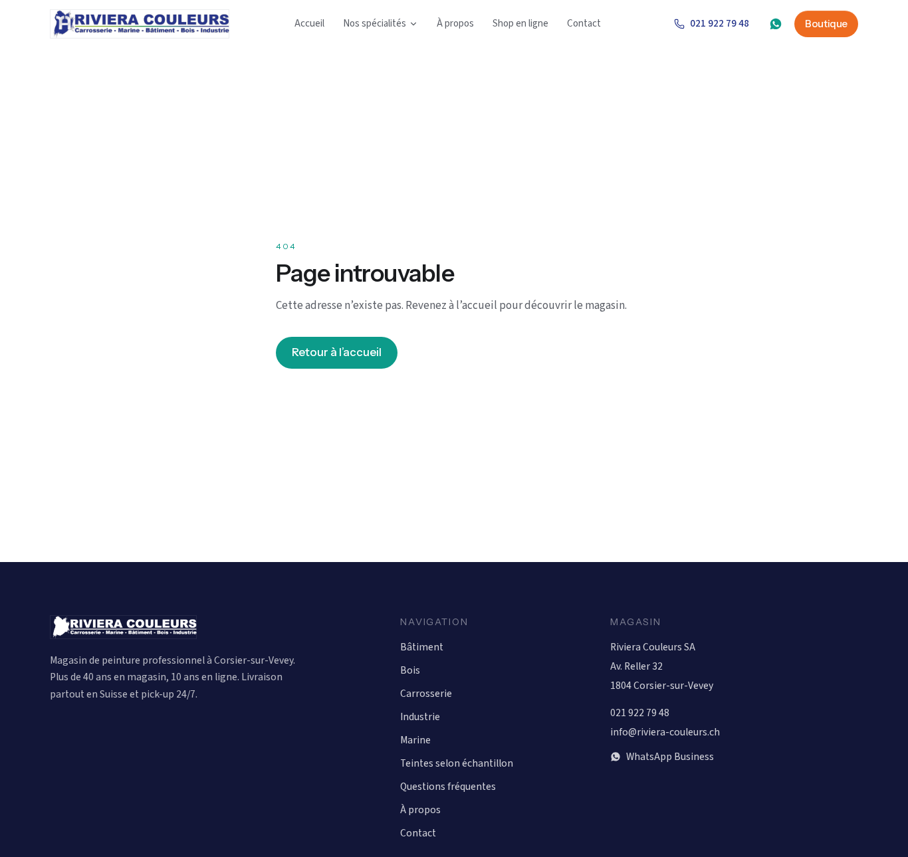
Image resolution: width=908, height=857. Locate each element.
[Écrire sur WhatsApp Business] (775, 24)
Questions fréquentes (448, 786)
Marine (415, 740)
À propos (455, 24)
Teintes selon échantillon (456, 763)
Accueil (309, 24)
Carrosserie (426, 693)
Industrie (420, 717)
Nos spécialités (374, 24)
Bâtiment (421, 647)
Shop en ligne (520, 24)
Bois (410, 670)
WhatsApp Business (670, 756)
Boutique (826, 23)
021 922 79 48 (719, 24)
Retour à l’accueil (337, 352)
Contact (584, 24)
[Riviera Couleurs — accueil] (139, 24)
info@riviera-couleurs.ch (665, 732)
